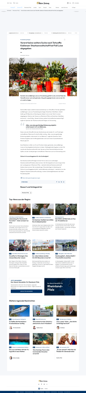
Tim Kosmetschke (16, 327)
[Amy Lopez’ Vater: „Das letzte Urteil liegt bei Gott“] (66, 310)
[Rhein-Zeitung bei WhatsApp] (39, 384)
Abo (70, 3)
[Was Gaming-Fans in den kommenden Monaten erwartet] (43, 338)
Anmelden (77, 3)
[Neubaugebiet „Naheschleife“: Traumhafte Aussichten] (66, 245)
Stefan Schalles (16, 358)
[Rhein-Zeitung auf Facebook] (41, 384)
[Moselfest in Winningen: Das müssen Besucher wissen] (20, 245)
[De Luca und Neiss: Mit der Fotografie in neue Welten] (19, 338)
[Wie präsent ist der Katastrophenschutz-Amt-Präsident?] (43, 310)
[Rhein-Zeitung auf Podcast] (47, 384)
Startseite (9, 10)
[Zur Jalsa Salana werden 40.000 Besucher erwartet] (43, 245)
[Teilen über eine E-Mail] (63, 182)
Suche (17, 3)
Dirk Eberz (62, 327)
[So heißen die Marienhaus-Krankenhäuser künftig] (19, 310)
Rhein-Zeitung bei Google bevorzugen (31, 178)
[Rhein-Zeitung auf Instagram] (44, 384)
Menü (10, 3)
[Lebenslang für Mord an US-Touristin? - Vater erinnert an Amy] (20, 209)
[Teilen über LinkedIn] (59, 182)
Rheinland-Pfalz (16, 10)
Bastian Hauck (40, 327)
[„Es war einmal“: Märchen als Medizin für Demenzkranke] (66, 338)
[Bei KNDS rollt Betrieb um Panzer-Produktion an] (66, 209)
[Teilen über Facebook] (57, 182)
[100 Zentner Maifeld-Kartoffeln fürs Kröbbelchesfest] (43, 209)
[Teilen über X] (61, 182)
